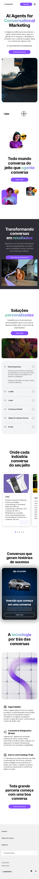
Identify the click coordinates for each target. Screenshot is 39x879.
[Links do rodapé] (7, 872)
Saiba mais (19, 179)
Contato (26, 4)
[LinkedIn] (35, 871)
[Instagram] (31, 871)
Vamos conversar (20, 52)
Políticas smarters (6, 865)
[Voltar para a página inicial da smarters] (8, 4)
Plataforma (5, 845)
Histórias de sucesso (8, 838)
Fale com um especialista (19, 257)
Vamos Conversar (19, 806)
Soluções (4, 831)
